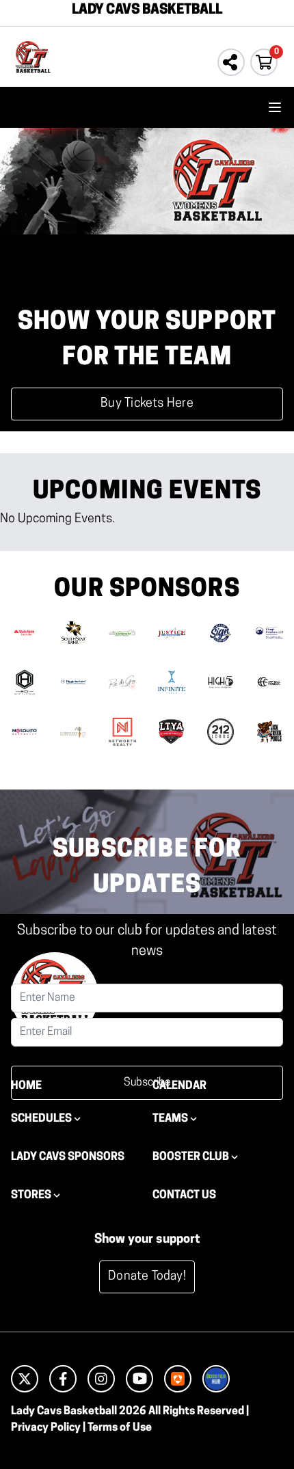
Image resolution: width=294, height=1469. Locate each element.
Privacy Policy (46, 1428)
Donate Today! (147, 1277)
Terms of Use (120, 1428)
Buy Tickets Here (147, 404)
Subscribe (147, 1082)
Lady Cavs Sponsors (67, 1157)
